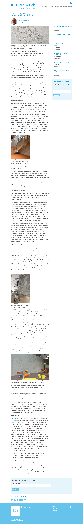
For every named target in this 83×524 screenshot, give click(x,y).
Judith (14, 418)
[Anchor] (52, 81)
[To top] (71, 507)
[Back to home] (23, 6)
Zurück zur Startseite (18, 496)
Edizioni (19, 466)
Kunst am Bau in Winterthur (19, 13)
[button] (12, 500)
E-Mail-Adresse (57, 89)
